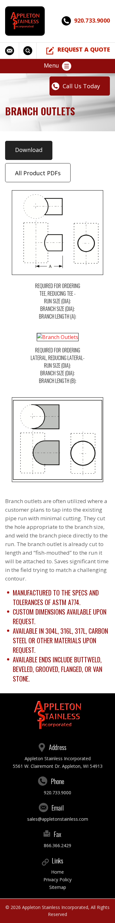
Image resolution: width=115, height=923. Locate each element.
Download (28, 150)
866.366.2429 (57, 845)
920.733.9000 (92, 20)
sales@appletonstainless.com (12, 51)
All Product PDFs (38, 173)
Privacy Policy (57, 879)
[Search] (28, 51)
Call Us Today (81, 86)
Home (57, 872)
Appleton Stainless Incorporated (55, 907)
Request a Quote (83, 49)
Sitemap (57, 887)
